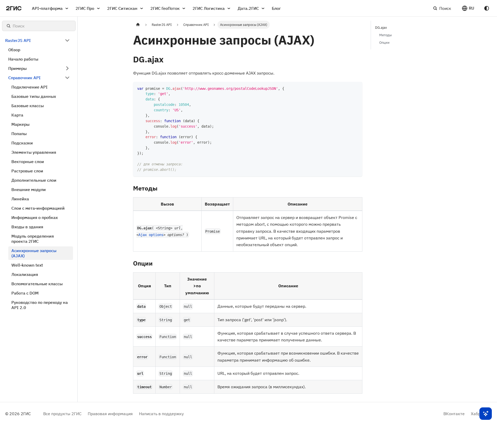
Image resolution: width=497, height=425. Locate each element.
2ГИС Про (85, 8)
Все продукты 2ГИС (62, 413)
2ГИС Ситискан (122, 8)
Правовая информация (110, 413)
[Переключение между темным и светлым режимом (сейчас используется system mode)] (486, 8)
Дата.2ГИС (248, 8)
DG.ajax (381, 27)
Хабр (475, 413)
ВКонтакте (454, 413)
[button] (467, 8)
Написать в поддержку (161, 413)
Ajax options (150, 235)
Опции (384, 42)
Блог (276, 8)
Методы (385, 35)
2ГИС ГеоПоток (165, 8)
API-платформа (47, 8)
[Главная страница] (138, 25)
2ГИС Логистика (209, 8)
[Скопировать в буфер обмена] (356, 88)
